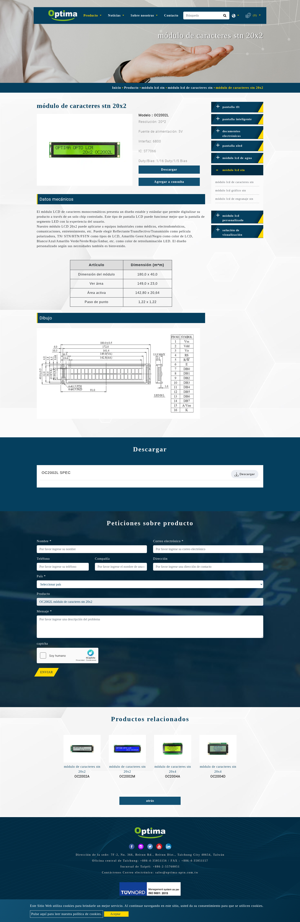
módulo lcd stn (153, 87)
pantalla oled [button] (232, 145)
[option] (84, 150)
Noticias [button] (115, 15)
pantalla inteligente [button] (237, 119)
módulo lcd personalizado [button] (233, 218)
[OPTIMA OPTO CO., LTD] (61, 15)
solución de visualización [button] (232, 233)
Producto (131, 87)
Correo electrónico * (168, 541)
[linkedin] (168, 846)
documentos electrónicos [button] (231, 134)
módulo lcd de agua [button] (237, 158)
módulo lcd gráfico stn (230, 190)
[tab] (237, 107)
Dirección (160, 558)
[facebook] (132, 846)
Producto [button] (91, 15)
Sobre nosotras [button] (143, 15)
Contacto (171, 15)
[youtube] (159, 846)
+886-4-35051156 (153, 860)
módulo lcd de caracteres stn (190, 87)
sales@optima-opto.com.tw (176, 872)
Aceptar (115, 914)
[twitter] (150, 846)
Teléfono (43, 558)
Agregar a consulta (169, 181)
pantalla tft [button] (231, 107)
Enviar (46, 672)
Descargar (169, 169)
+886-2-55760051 (166, 866)
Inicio (116, 87)
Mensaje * (44, 611)
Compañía (102, 558)
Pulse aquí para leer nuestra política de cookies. (66, 914)
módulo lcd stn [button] (233, 170)
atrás (150, 800)
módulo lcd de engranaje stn (234, 198)
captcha (42, 643)
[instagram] (141, 846)
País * (41, 576)
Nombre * (44, 541)
